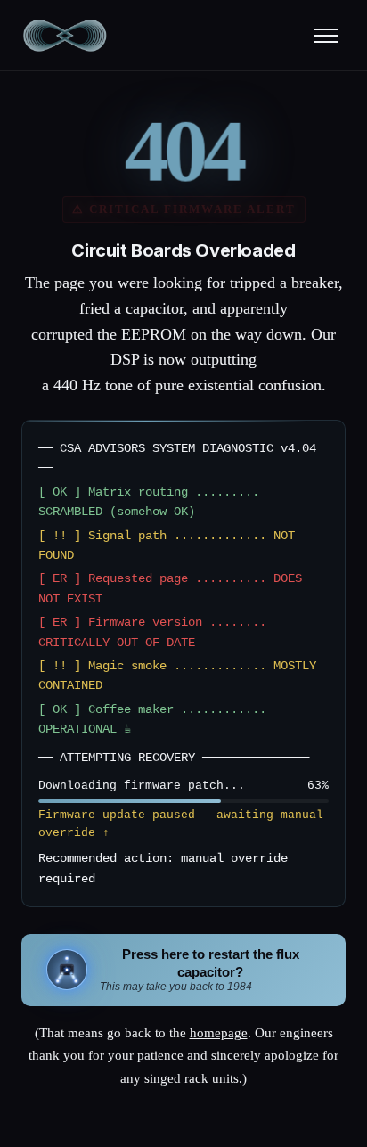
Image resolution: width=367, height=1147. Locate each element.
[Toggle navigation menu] (326, 35)
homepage (219, 1033)
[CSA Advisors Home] (65, 35)
